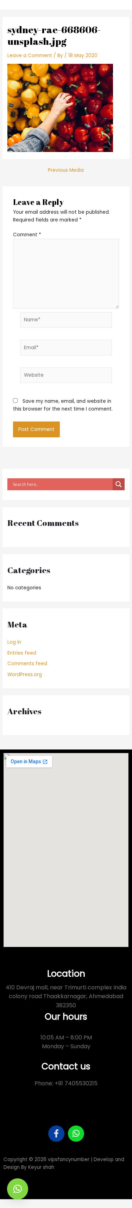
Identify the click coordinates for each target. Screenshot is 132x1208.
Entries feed (21, 653)
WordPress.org (24, 674)
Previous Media (66, 170)
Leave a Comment (29, 55)
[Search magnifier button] (119, 484)
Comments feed (27, 663)
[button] (17, 1189)
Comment (27, 234)
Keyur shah (41, 1167)
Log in (14, 642)
